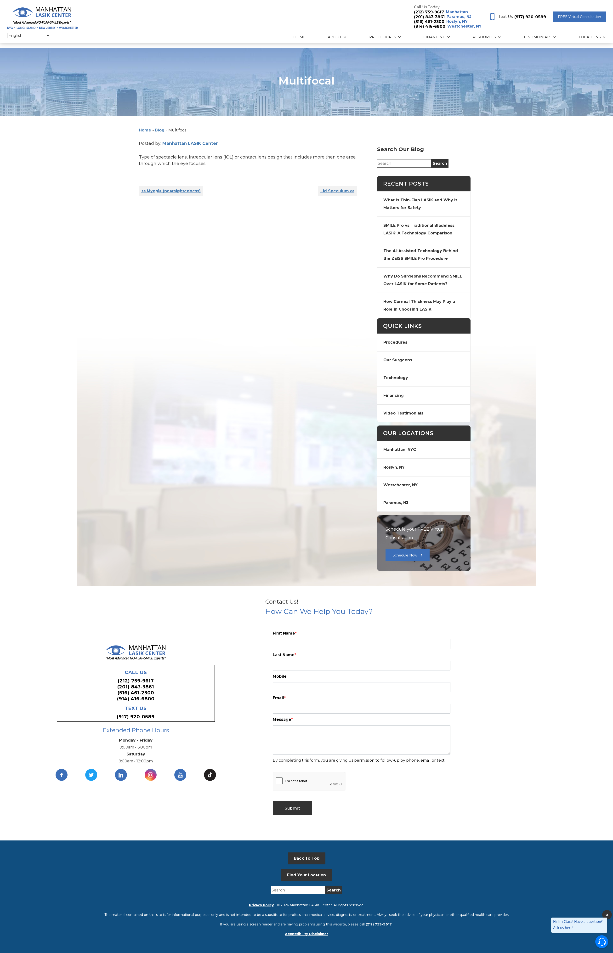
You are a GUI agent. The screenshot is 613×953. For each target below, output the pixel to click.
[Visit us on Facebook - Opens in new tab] (62, 775)
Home (299, 37)
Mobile (280, 676)
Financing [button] (434, 37)
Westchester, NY (464, 26)
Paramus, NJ (459, 16)
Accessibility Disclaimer (306, 934)
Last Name (284, 654)
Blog (160, 130)
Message (283, 719)
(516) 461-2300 (429, 21)
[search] (439, 163)
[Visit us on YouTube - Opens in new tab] (180, 775)
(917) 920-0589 (530, 16)
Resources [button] (484, 37)
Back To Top (306, 858)
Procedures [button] (382, 37)
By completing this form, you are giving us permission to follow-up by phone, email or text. (359, 760)
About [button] (335, 37)
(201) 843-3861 (429, 16)
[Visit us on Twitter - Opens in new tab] (91, 775)
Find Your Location (306, 875)
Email (279, 698)
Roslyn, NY (457, 21)
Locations (590, 37)
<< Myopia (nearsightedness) (171, 191)
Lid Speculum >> (337, 191)
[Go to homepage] (42, 17)
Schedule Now (405, 555)
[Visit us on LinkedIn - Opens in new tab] (121, 775)
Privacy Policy (261, 905)
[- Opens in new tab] (210, 775)
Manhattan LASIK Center (190, 143)
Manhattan (457, 12)
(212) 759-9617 (429, 12)
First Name (285, 633)
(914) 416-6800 (429, 26)
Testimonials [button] (537, 37)
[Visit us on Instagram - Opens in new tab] (151, 775)
